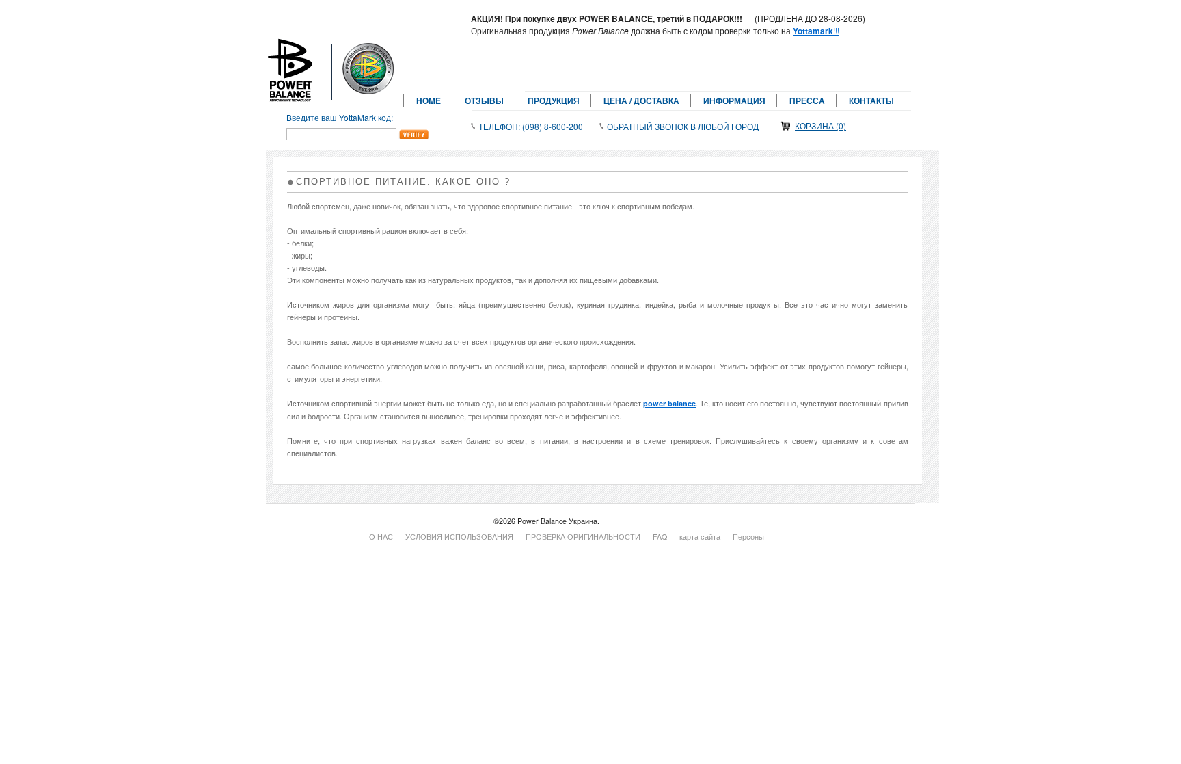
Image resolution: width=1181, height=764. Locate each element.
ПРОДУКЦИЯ (554, 100)
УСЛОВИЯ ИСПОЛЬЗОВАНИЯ (459, 536)
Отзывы (484, 100)
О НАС (381, 536)
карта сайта (699, 536)
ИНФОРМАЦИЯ (734, 100)
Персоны (748, 536)
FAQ (660, 536)
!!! (816, 30)
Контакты (871, 100)
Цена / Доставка (641, 100)
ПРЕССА (807, 100)
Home (428, 100)
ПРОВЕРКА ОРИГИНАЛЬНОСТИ (583, 536)
